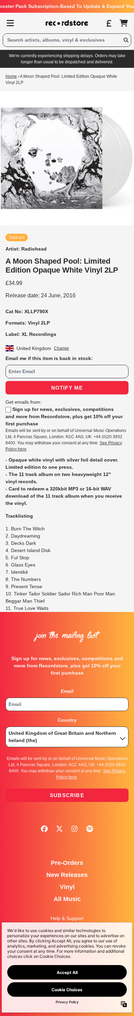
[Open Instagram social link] (74, 828)
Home (11, 76)
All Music (67, 899)
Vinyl (67, 886)
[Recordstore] (67, 23)
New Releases (67, 874)
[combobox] (67, 40)
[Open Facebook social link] (44, 828)
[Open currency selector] (108, 23)
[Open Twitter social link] (59, 828)
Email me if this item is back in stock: (49, 358)
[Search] (125, 40)
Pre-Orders (67, 862)
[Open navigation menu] (10, 23)
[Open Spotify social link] (89, 828)
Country (67, 720)
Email (67, 691)
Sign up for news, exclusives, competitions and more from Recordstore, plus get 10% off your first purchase (64, 416)
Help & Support (67, 918)
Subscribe (67, 795)
